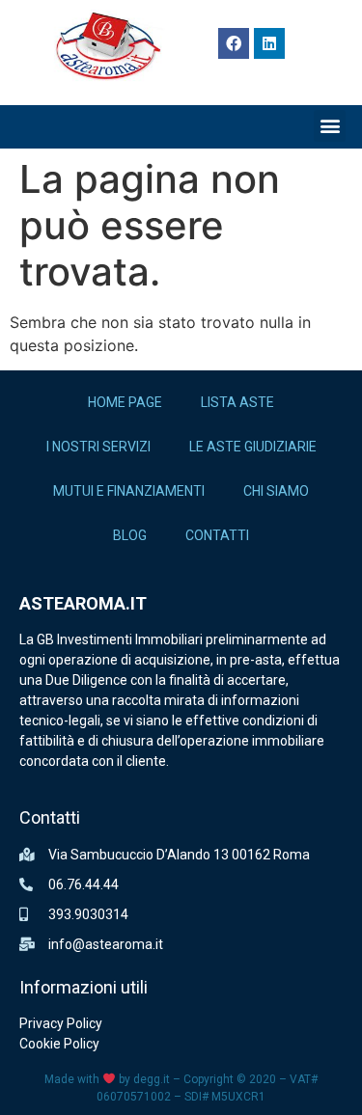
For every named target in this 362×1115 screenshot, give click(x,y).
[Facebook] (233, 43)
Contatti (217, 535)
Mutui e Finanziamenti (129, 491)
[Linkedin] (269, 43)
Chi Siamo (276, 491)
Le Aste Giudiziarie (253, 446)
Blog (130, 535)
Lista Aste (237, 402)
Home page (125, 402)
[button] (330, 126)
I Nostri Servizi (98, 446)
